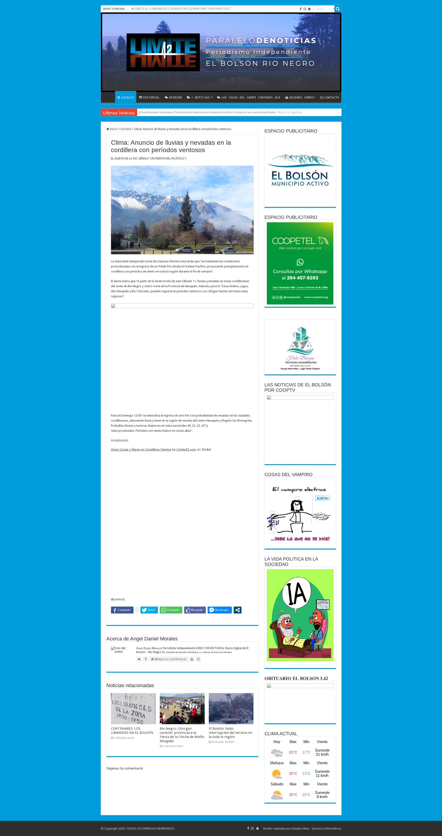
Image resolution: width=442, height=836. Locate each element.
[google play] (309, 9)
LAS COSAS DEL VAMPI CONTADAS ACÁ (250, 97)
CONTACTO (331, 97)
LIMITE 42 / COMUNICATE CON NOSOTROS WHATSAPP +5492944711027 (182, 8)
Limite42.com (186, 449)
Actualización (119, 440)
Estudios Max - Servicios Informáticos (316, 828)
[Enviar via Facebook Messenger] (220, 610)
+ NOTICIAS (200, 97)
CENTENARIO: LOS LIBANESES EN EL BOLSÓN (132, 730)
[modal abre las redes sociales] (237, 610)
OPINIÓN (175, 97)
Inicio (113, 129)
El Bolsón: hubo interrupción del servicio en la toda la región (230, 732)
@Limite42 (118, 599)
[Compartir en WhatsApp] (171, 610)
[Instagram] (305, 9)
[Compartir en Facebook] (122, 610)
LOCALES (127, 97)
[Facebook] (300, 9)
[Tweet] (149, 610)
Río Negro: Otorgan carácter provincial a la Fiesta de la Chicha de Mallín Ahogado (182, 734)
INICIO (109, 97)
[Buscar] (337, 8)
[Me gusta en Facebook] (195, 610)
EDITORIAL (151, 97)
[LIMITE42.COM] (221, 52)
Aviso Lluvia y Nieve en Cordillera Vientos (141, 449)
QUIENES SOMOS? (302, 97)
